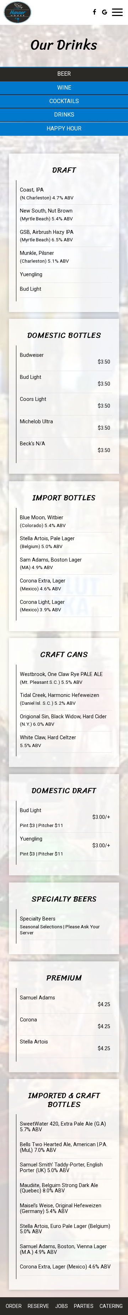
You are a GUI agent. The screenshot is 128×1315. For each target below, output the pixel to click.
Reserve (38, 1306)
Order (14, 1306)
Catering (111, 1306)
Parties (84, 1306)
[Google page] (105, 12)
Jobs (61, 1306)
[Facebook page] (95, 12)
